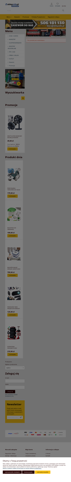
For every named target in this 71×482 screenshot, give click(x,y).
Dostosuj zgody (28, 472)
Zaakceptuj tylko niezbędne (12, 472)
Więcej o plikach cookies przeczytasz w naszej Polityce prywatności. (22, 468)
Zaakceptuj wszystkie (42, 472)
